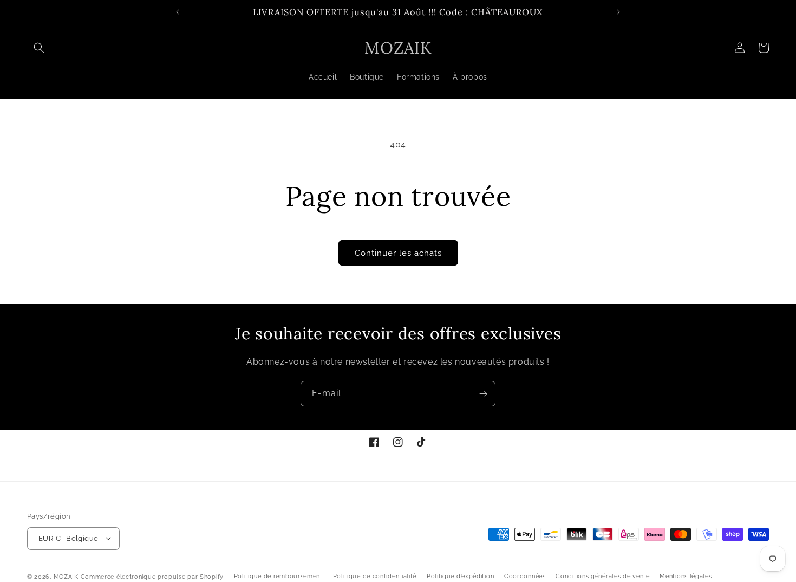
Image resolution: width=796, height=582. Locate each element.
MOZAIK (66, 576)
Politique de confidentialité (375, 575)
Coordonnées (525, 575)
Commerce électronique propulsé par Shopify (152, 576)
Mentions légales (686, 575)
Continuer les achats (398, 253)
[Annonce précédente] (178, 12)
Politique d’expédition (460, 575)
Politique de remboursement (278, 575)
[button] (39, 48)
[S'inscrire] (483, 393)
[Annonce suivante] (618, 12)
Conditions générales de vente (602, 575)
